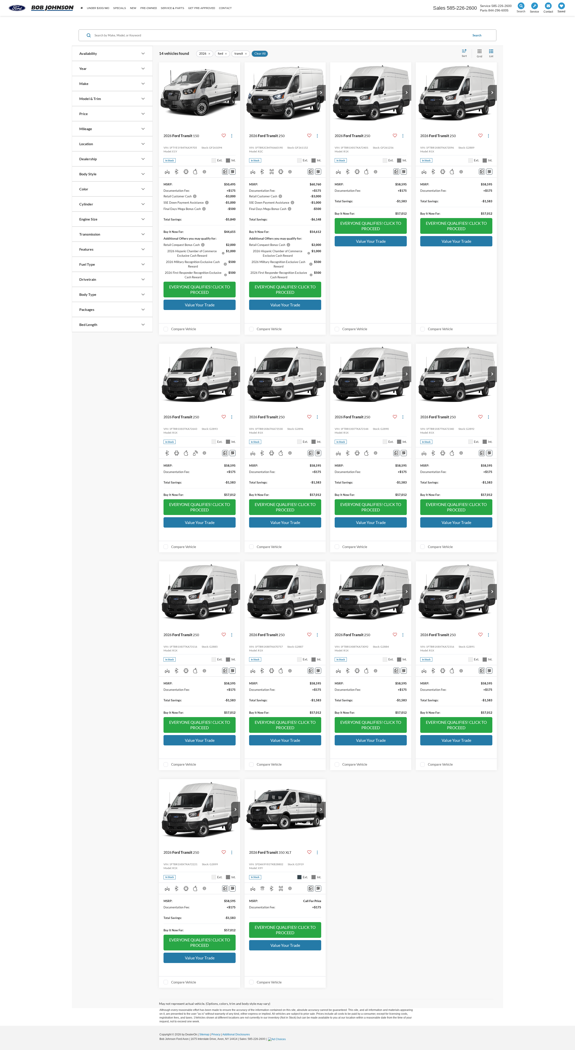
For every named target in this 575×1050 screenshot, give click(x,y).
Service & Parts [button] (172, 8)
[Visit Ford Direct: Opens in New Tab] (277, 1039)
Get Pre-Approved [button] (201, 8)
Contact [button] (225, 8)
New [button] (133, 8)
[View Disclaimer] (204, 171)
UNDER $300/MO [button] (98, 8)
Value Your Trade (200, 304)
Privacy (215, 1034)
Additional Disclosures (236, 1034)
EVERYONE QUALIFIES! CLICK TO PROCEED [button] (199, 289)
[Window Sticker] (233, 172)
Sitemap (204, 1034)
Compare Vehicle (183, 329)
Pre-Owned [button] (148, 8)
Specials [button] (119, 8)
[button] (235, 93)
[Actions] (232, 136)
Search (477, 35)
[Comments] (225, 172)
